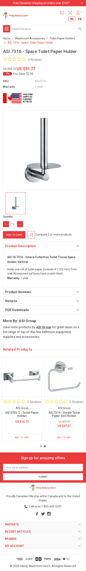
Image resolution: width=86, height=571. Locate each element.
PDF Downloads (17, 310)
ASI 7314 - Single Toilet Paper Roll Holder (64, 414)
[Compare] (70, 13)
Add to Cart (22, 437)
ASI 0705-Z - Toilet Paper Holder (22, 414)
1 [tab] (41, 446)
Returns (11, 301)
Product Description (20, 246)
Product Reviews (18, 292)
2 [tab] (45, 446)
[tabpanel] (22, 398)
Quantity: (8, 216)
